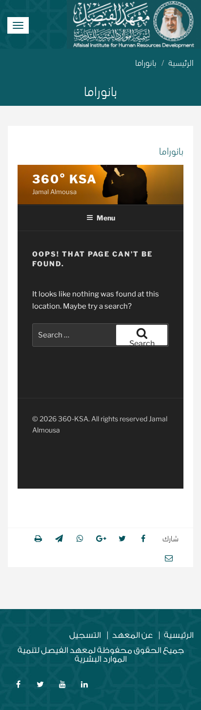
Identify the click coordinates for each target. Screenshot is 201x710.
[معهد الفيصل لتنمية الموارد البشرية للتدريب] (134, 24)
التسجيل (85, 635)
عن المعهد (132, 635)
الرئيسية (181, 62)
